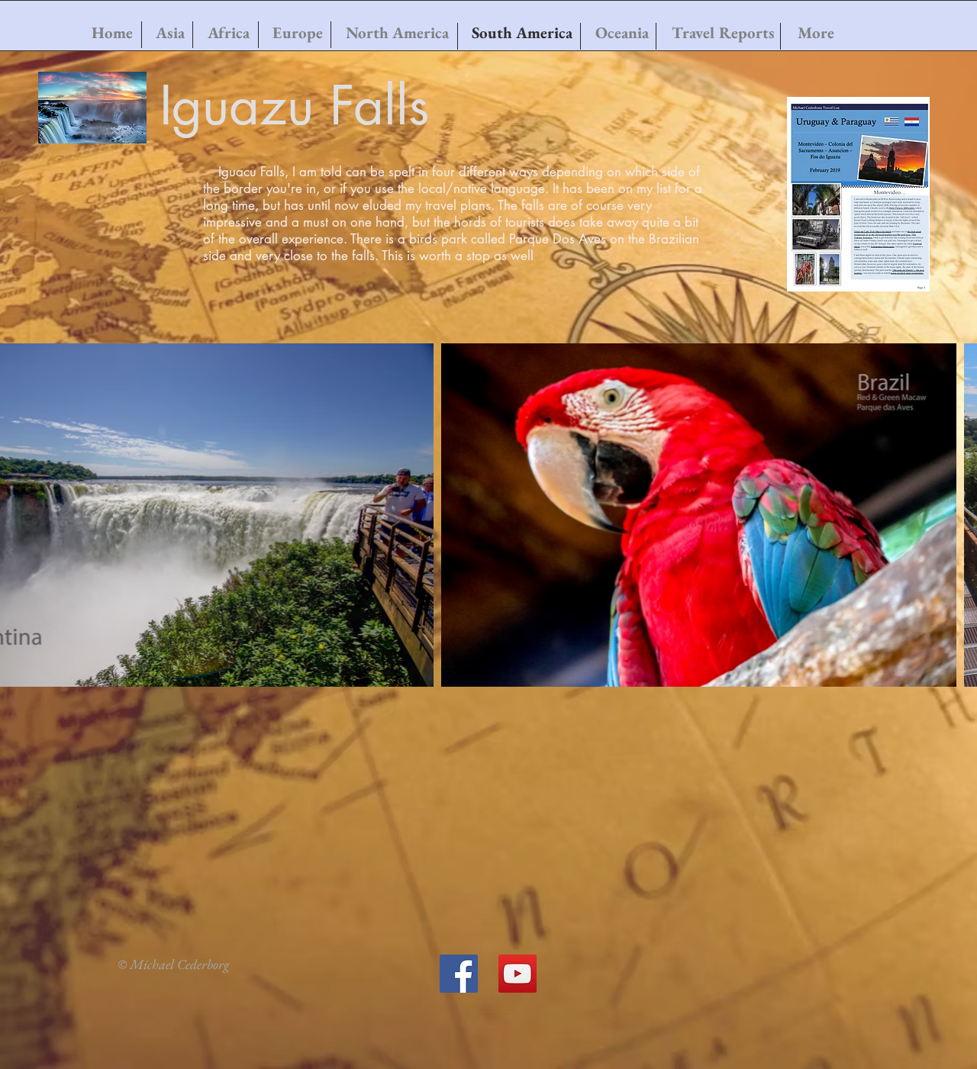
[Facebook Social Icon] (459, 974)
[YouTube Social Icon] (517, 974)
